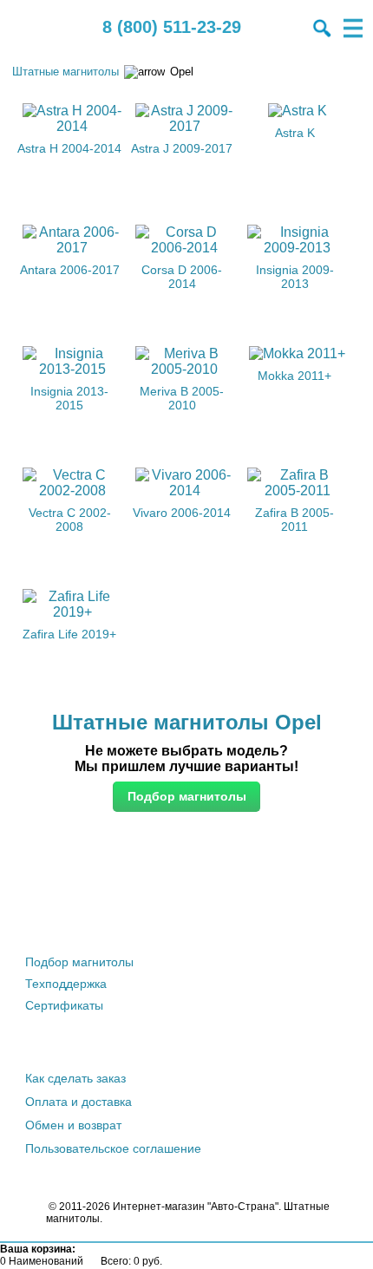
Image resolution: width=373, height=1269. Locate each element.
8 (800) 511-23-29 (171, 26)
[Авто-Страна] (30, 28)
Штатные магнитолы (65, 71)
